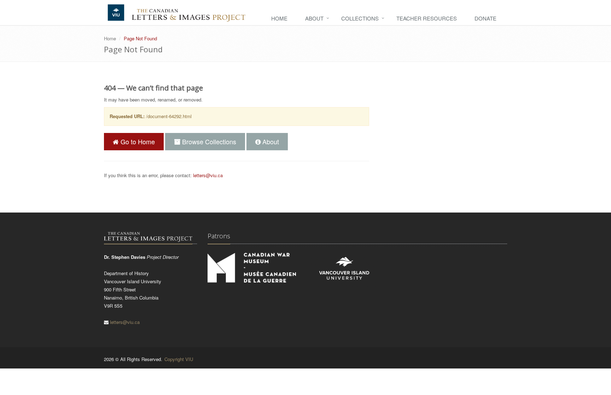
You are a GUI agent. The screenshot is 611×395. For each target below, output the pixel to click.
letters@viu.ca (208, 175)
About (314, 18)
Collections (360, 18)
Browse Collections (208, 141)
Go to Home (137, 141)
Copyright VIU (178, 359)
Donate (485, 18)
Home (279, 18)
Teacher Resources (426, 18)
